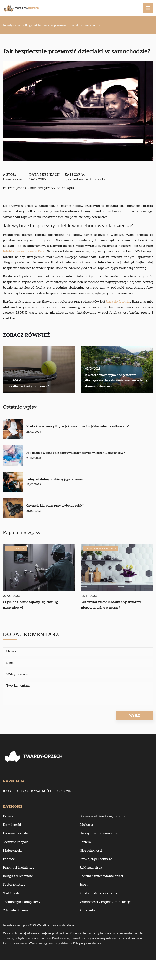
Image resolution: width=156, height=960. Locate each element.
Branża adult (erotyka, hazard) (102, 816)
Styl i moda (11, 893)
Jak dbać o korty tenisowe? (28, 386)
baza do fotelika (118, 301)
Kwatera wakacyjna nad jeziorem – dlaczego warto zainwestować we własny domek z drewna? (116, 380)
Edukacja (86, 824)
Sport (84, 884)
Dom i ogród (12, 824)
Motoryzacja (12, 850)
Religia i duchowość (18, 876)
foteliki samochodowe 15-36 (24, 251)
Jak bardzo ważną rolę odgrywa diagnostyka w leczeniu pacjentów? (75, 452)
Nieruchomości (91, 850)
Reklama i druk (91, 867)
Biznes (8, 816)
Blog (7, 791)
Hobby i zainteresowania (98, 833)
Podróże (9, 859)
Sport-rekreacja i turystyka (85, 179)
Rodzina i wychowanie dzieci (101, 876)
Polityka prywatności (32, 791)
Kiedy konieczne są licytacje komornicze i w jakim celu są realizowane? (77, 426)
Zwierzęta (87, 910)
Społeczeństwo (14, 884)
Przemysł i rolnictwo (18, 867)
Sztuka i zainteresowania (98, 893)
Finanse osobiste (15, 833)
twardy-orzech (14, 179)
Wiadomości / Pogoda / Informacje (105, 902)
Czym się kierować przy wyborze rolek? (55, 505)
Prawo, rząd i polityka (96, 859)
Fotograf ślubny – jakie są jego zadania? (54, 479)
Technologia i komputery (21, 902)
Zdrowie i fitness (16, 910)
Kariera (85, 842)
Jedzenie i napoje (15, 842)
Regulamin (63, 791)
